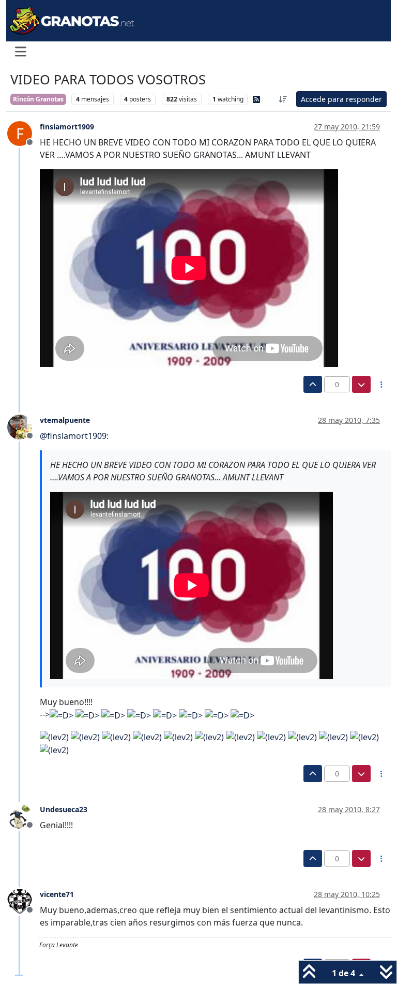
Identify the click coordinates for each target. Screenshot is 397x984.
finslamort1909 (67, 126)
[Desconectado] (23, 426)
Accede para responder (341, 99)
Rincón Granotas (38, 99)
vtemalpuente (65, 420)
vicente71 (57, 894)
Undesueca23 (63, 809)
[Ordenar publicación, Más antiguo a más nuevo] (283, 99)
